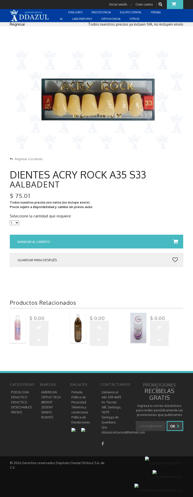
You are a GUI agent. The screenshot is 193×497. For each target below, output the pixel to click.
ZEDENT (47, 407)
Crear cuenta (144, 4)
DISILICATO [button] (75, 12)
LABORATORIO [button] (82, 19)
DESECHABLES (21, 407)
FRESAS (16, 412)
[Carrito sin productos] (175, 4)
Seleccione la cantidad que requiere (40, 216)
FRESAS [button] (156, 12)
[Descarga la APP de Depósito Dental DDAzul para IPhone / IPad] (83, 430)
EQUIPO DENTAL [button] (131, 12)
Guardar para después (37, 260)
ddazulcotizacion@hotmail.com (123, 432)
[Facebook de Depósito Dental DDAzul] (103, 443)
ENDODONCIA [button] (101, 12)
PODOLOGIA (20, 392)
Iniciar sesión (118, 4)
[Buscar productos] (161, 4)
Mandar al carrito (34, 242)
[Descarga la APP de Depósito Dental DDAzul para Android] (75, 430)
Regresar (17, 24)
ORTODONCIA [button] (111, 19)
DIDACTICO (19, 397)
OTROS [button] (134, 19)
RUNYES (47, 417)
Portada (76, 392)
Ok (173, 426)
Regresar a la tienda (28, 159)
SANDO (46, 412)
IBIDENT (47, 402)
